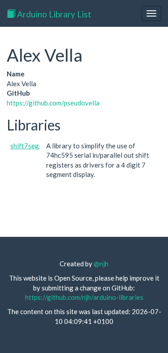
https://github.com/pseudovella (53, 103)
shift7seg (24, 146)
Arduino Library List (53, 14)
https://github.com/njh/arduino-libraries (84, 297)
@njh (101, 264)
